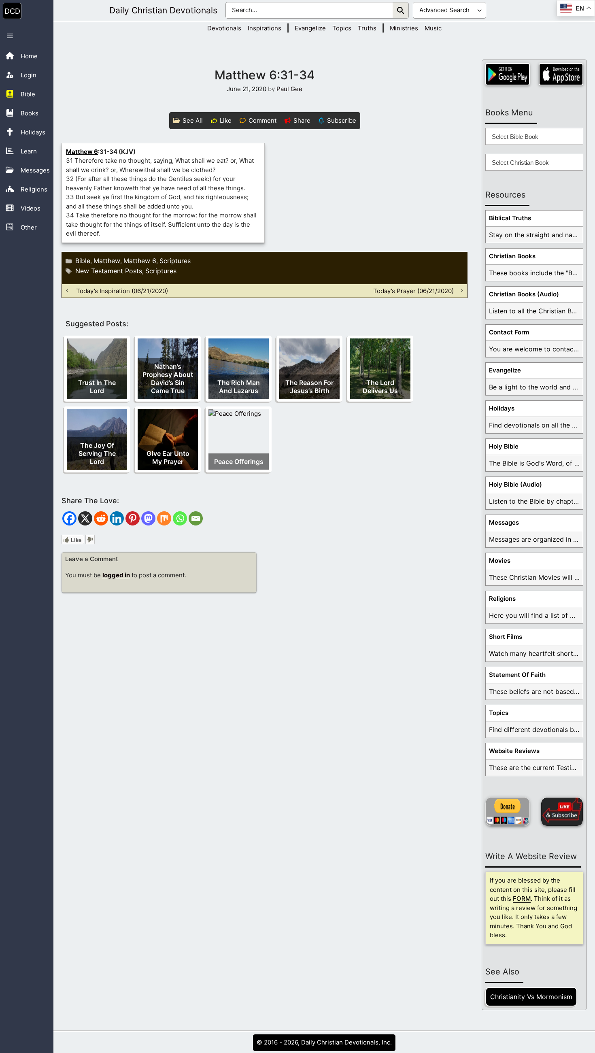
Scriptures (175, 261)
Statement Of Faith (517, 675)
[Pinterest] (132, 518)
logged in (116, 575)
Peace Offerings (239, 461)
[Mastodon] (148, 518)
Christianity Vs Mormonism (531, 997)
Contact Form (509, 332)
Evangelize (310, 28)
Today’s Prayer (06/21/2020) (413, 290)
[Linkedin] (117, 518)
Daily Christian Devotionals (163, 10)
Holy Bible (503, 446)
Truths (367, 28)
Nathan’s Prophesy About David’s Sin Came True (167, 378)
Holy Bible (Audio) (515, 484)
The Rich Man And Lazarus (238, 387)
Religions (502, 598)
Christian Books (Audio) (524, 294)
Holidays (501, 408)
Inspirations (264, 28)
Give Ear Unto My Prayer (168, 457)
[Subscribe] (562, 811)
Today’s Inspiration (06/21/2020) (122, 290)
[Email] (196, 518)
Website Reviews (514, 751)
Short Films (505, 636)
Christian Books (512, 256)
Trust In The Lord (97, 387)
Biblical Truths (510, 218)
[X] (85, 518)
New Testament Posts (108, 271)
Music (433, 28)
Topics (341, 28)
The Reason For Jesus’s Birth (309, 387)
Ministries (404, 28)
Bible (82, 261)
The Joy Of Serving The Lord (97, 453)
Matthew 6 (82, 151)
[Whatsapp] (180, 518)
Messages (504, 522)
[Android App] (507, 74)
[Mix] (164, 518)
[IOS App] (561, 74)
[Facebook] (69, 518)
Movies (499, 560)
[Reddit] (101, 518)
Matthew (107, 261)
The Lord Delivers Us (380, 387)
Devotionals (224, 28)
